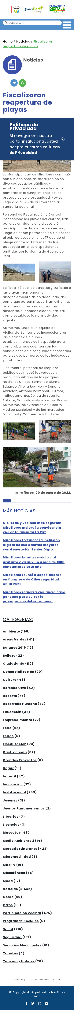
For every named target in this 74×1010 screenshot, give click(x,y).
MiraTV (9, 865)
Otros (8, 905)
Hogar (8, 768)
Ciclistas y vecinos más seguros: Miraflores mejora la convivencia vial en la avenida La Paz (32, 527)
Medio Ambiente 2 (18, 841)
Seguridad (12, 937)
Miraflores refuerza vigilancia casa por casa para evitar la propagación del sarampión (34, 597)
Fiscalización (14, 744)
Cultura (10, 680)
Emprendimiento (17, 720)
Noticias (23, 41)
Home (8, 41)
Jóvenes (10, 800)
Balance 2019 (14, 647)
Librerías (11, 816)
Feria (7, 728)
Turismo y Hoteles (19, 961)
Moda (8, 881)
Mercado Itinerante (20, 849)
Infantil (9, 776)
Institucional (14, 792)
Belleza (9, 655)
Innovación (13, 784)
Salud (8, 929)
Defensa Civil (14, 688)
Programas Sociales (21, 921)
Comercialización (18, 672)
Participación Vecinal (22, 913)
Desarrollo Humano (20, 704)
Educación (12, 712)
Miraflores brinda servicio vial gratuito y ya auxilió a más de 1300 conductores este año (34, 562)
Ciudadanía (13, 663)
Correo (18, 979)
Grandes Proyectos (20, 760)
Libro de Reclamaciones (44, 979)
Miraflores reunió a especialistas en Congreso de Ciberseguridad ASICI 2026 (32, 579)
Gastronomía (15, 752)
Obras (8, 897)
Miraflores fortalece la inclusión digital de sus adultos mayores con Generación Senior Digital (31, 545)
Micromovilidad (17, 856)
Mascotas (12, 832)
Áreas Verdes (15, 639)
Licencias (11, 824)
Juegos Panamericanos (24, 808)
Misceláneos (14, 873)
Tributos (10, 953)
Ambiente (11, 631)
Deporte (10, 696)
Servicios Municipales (22, 945)
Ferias (8, 736)
